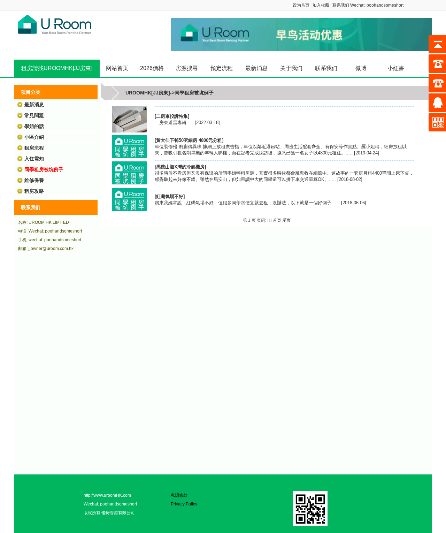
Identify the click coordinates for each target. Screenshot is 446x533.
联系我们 (340, 5)
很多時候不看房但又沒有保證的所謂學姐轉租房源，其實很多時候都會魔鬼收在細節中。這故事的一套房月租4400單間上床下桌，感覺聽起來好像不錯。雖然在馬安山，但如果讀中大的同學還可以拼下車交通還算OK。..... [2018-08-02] (284, 173)
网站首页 (117, 68)
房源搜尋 (187, 68)
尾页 (286, 220)
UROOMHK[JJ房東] (147, 93)
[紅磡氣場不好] (129, 209)
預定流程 (221, 68)
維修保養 (34, 180)
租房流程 (34, 148)
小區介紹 (34, 137)
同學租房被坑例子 (43, 169)
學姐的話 (34, 126)
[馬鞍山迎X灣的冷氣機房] (129, 182)
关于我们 (291, 68)
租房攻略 (34, 191)
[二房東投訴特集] (129, 131)
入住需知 (34, 158)
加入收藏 (321, 5)
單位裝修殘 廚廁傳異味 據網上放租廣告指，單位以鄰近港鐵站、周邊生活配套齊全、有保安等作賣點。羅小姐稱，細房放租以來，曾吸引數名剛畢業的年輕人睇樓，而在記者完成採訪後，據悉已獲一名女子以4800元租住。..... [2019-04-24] (281, 146)
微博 (361, 68)
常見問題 (34, 115)
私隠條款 (179, 495)
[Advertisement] (56, 366)
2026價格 (152, 68)
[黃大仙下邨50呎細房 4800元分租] (129, 156)
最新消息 (256, 68)
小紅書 (395, 68)
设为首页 (301, 5)
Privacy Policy (184, 504)
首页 (277, 220)
